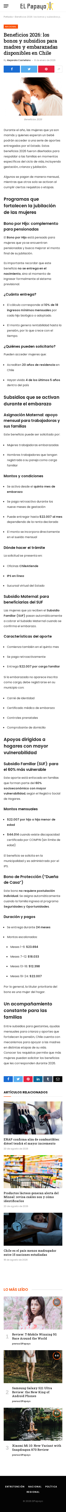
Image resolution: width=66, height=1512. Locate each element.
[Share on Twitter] (29, 69)
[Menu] (6, 6)
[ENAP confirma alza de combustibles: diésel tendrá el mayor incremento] (33, 1117)
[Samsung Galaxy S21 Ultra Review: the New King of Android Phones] (33, 1366)
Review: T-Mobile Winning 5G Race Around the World (34, 1336)
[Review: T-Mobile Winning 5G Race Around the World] (33, 1312)
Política (51, 1486)
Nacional (10, 26)
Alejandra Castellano (19, 60)
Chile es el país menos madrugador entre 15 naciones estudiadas (30, 1253)
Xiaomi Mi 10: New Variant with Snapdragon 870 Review (36, 1448)
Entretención (15, 1486)
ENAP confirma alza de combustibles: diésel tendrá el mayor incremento (32, 1141)
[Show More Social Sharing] (58, 69)
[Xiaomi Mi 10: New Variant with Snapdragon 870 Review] (33, 1424)
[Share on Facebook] (12, 69)
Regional (33, 1491)
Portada (8, 16)
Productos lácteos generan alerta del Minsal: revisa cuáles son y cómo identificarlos (31, 1197)
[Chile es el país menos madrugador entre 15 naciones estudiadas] (33, 1229)
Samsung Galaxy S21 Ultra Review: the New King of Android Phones (32, 1392)
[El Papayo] (37, 6)
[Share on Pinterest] (46, 69)
